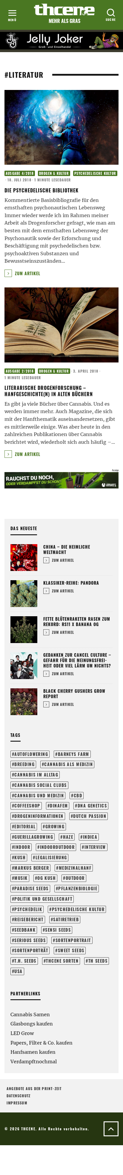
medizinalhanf (75, 868)
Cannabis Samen (30, 1014)
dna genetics (92, 805)
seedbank (25, 930)
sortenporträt (31, 950)
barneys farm (73, 754)
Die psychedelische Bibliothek (41, 190)
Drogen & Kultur (54, 173)
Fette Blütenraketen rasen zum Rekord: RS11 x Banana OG (76, 621)
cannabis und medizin (39, 795)
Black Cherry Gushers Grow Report (74, 693)
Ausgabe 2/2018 (20, 371)
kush (20, 857)
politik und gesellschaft (43, 899)
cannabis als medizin (68, 764)
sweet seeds (71, 950)
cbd (78, 795)
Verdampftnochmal (33, 1061)
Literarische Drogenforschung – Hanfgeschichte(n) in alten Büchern (48, 391)
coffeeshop (27, 805)
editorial (25, 826)
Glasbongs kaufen (31, 1024)
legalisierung (51, 857)
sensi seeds (58, 930)
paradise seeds (31, 888)
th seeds (98, 961)
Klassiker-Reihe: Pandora (71, 583)
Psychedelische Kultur (95, 173)
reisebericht (28, 919)
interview (95, 847)
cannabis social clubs (40, 785)
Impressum (17, 1102)
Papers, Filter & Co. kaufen (41, 1043)
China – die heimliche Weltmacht (66, 549)
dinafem (59, 805)
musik (20, 878)
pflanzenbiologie (77, 888)
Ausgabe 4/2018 (20, 173)
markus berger (31, 868)
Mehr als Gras (64, 20)
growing (54, 826)
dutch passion (89, 816)
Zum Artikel (26, 273)
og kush (46, 878)
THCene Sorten (62, 961)
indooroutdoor (57, 847)
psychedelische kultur (78, 909)
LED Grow (22, 1033)
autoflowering (31, 754)
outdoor (75, 878)
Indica (90, 837)
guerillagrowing (33, 837)
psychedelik (28, 909)
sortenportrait (73, 940)
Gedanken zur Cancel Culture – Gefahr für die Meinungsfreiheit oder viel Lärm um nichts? (77, 660)
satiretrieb (66, 919)
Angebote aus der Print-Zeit (34, 1088)
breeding (24, 764)
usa (18, 971)
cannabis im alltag (36, 774)
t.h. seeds (25, 961)
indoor (22, 847)
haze (68, 837)
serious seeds (30, 940)
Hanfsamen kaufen (33, 1052)
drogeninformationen (38, 816)
